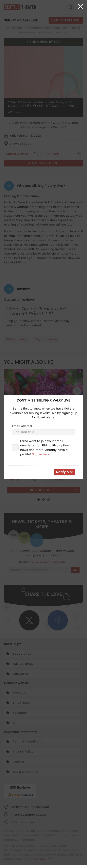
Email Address (22, 426)
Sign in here (41, 454)
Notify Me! (64, 472)
